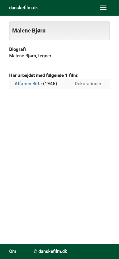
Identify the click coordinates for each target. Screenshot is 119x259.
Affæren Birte (28, 83)
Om (12, 251)
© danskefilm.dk (50, 251)
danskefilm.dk (23, 7)
